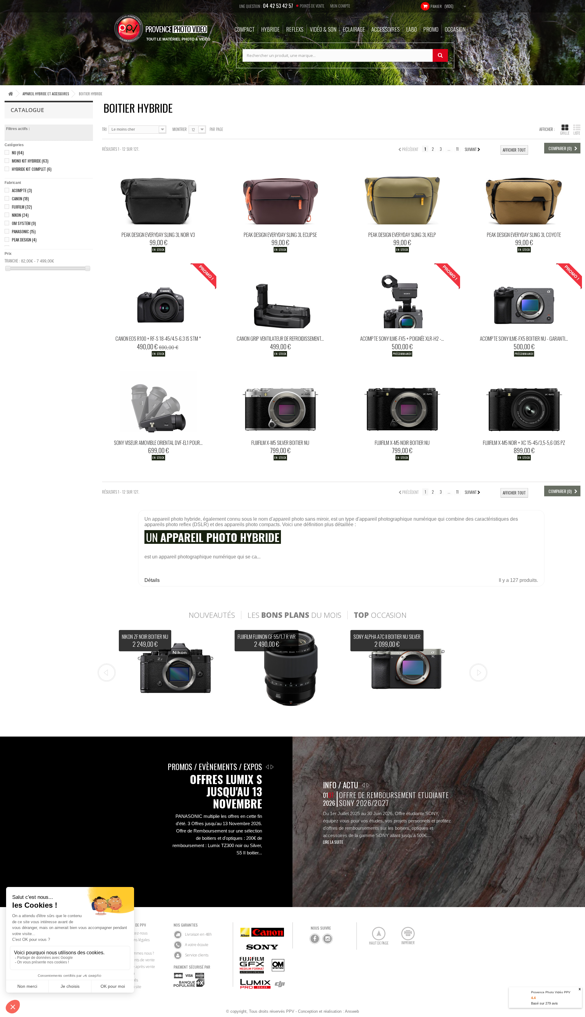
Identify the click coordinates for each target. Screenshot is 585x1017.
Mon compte (340, 6)
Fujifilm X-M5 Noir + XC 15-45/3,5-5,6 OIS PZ (524, 442)
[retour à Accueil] (10, 93)
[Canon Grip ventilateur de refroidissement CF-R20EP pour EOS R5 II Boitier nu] (280, 297)
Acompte (22, 190)
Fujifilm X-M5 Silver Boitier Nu (280, 442)
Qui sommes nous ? (138, 953)
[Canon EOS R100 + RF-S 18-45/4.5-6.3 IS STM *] (158, 297)
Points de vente (312, 6)
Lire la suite (333, 842)
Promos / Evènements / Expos (215, 766)
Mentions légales (136, 939)
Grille (564, 133)
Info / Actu (340, 784)
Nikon (20, 215)
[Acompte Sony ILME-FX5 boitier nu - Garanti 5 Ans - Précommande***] (524, 297)
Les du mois (294, 615)
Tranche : (12, 260)
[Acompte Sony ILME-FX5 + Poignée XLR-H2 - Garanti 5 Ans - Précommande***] (402, 297)
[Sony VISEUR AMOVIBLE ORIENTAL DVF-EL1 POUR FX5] (158, 401)
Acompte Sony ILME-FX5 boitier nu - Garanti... (524, 338)
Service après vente (138, 966)
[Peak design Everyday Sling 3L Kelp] (402, 194)
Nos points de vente (138, 959)
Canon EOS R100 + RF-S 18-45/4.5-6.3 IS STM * (158, 338)
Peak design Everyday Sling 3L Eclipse (280, 234)
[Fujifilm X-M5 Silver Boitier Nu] (280, 401)
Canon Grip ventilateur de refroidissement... (280, 338)
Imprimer (405, 931)
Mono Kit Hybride (30, 161)
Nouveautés (212, 615)
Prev (107, 672)
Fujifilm (22, 207)
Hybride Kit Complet (31, 169)
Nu (18, 153)
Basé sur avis (544, 1003)
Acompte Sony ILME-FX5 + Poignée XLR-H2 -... (402, 338)
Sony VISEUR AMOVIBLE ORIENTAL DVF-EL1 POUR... (158, 442)
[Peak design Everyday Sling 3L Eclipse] (280, 194)
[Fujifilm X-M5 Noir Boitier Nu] (402, 401)
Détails (152, 580)
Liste (576, 133)
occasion (380, 615)
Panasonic (24, 231)
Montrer (179, 129)
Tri (104, 129)
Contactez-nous (134, 933)
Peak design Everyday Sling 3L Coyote (524, 234)
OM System (24, 223)
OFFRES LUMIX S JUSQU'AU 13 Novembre (226, 791)
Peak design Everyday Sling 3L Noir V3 (158, 234)
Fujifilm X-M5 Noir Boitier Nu (402, 442)
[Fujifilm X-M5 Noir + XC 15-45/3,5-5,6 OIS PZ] (524, 401)
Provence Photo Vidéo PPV (550, 992)
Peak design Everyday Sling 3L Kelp (402, 234)
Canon (20, 198)
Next (478, 672)
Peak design (24, 240)
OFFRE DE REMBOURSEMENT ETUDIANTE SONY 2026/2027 (393, 799)
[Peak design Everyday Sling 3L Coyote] (524, 194)
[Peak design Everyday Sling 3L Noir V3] (158, 194)
